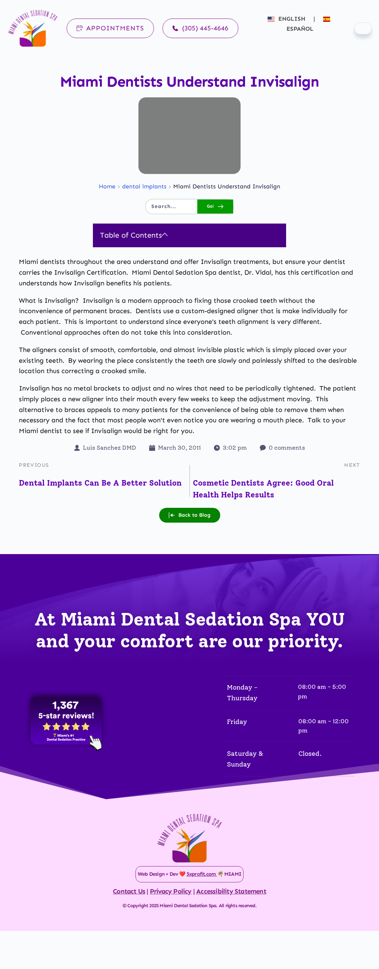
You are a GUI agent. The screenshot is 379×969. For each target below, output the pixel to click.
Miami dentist (40, 431)
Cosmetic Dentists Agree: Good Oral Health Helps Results (263, 488)
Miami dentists (42, 262)
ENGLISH (291, 18)
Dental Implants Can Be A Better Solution (100, 482)
